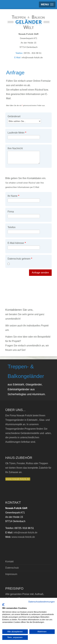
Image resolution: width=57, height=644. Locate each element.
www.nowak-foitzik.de (17, 479)
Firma (11, 211)
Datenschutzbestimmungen (41, 602)
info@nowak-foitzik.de (25, 532)
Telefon (12, 227)
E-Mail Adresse (17, 243)
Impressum (11, 574)
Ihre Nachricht (15, 148)
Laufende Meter (17, 132)
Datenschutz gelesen (20, 258)
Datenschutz (12, 567)
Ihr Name (13, 196)
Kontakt (9, 561)
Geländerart (14, 116)
